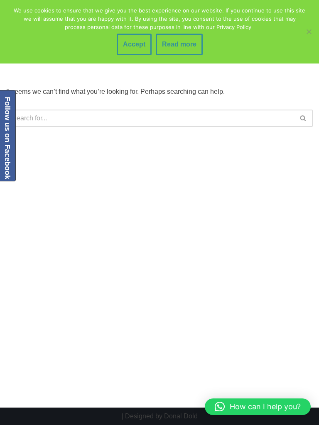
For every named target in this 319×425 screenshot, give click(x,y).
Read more (179, 44)
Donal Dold (181, 416)
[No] (308, 31)
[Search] (303, 118)
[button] (258, 406)
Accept (134, 44)
